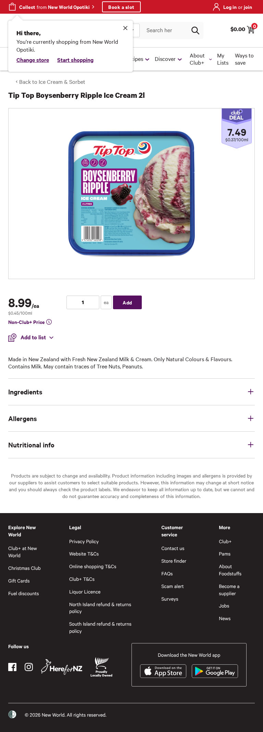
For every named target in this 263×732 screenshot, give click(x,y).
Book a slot (121, 6)
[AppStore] (163, 671)
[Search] (195, 30)
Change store (32, 59)
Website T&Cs (84, 553)
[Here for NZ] (61, 667)
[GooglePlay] (215, 671)
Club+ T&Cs (82, 579)
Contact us (172, 548)
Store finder (173, 561)
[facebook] (12, 667)
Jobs (224, 605)
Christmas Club (24, 568)
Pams (224, 553)
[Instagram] (29, 667)
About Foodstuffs (230, 570)
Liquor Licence (85, 591)
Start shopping (75, 59)
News (224, 618)
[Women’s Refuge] (12, 714)
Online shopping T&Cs (92, 566)
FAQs (167, 573)
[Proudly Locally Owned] (101, 667)
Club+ (225, 541)
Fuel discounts (23, 593)
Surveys (169, 599)
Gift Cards (19, 580)
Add (127, 302)
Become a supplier (229, 590)
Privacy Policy (84, 541)
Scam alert (172, 586)
